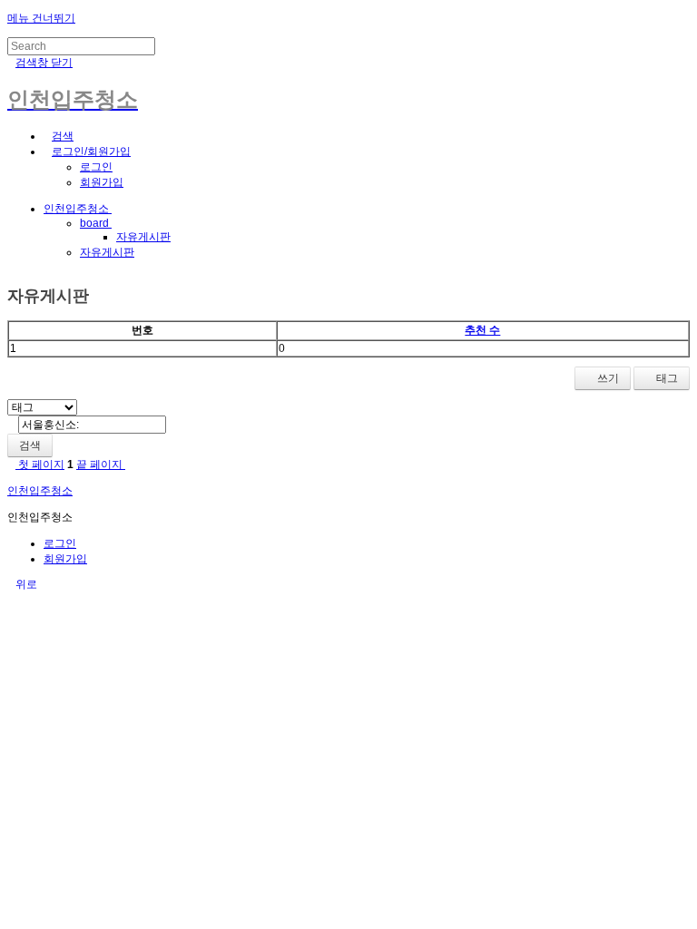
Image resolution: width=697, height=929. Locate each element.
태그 (665, 378)
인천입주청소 (78, 208)
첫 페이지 (39, 464)
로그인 (96, 167)
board (96, 223)
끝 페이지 (100, 464)
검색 (30, 445)
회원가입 (101, 182)
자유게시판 (143, 236)
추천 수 (482, 330)
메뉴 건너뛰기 (41, 18)
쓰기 (606, 378)
